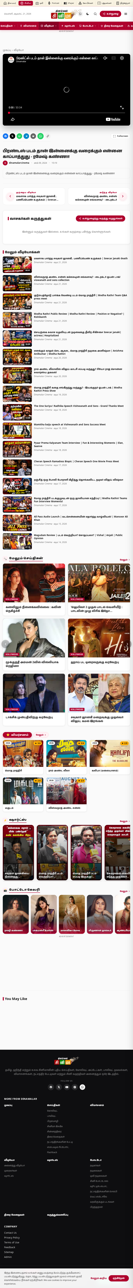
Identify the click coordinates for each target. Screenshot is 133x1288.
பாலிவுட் (51, 1115)
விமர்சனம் (17, 735)
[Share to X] (12, 136)
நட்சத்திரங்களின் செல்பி (103, 1191)
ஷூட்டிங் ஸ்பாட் (98, 1186)
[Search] (95, 14)
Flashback (52, 1152)
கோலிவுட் (52, 1110)
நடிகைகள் (96, 1170)
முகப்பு (7, 50)
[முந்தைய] (5, 644)
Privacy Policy (12, 1237)
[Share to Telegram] (26, 136)
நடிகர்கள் (95, 1165)
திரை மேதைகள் (56, 1136)
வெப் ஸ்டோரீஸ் (98, 1196)
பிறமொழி (52, 1121)
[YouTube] (67, 1087)
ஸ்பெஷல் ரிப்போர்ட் (58, 1147)
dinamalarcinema (17, 162)
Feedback (9, 1247)
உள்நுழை (112, 13)
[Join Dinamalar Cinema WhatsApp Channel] (40, 136)
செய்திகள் (53, 1105)
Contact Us (10, 1232)
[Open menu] (126, 14)
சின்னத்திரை (54, 1131)
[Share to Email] (33, 136)
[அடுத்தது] (127, 644)
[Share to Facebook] (5, 136)
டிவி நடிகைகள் (98, 1175)
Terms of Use (11, 1242)
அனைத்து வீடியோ (14, 1165)
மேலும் (123, 559)
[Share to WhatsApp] (19, 136)
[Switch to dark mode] (88, 14)
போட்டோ (95, 1160)
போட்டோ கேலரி (24, 890)
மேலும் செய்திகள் (26, 559)
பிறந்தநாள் (96, 1207)
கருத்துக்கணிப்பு (57, 1214)
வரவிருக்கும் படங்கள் (102, 1201)
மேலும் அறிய (99, 1278)
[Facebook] (51, 1087)
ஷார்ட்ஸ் (17, 820)
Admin (8, 1257)
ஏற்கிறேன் (119, 1278)
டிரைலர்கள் (10, 1170)
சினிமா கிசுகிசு (55, 1126)
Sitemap (9, 1252)
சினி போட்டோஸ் (99, 1181)
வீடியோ (19, 50)
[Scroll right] (126, 853)
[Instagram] (75, 1087)
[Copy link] (48, 136)
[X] (59, 1087)
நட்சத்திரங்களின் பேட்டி (60, 1141)
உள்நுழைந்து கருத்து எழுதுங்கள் (102, 218)
